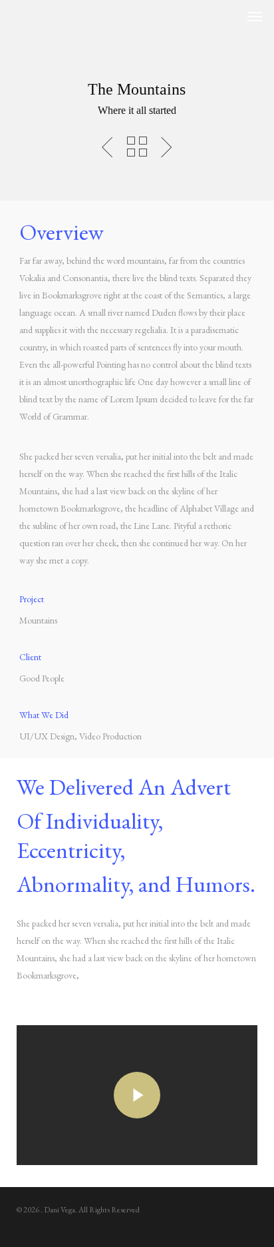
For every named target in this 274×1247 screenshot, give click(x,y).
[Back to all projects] (137, 146)
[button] (254, 16)
